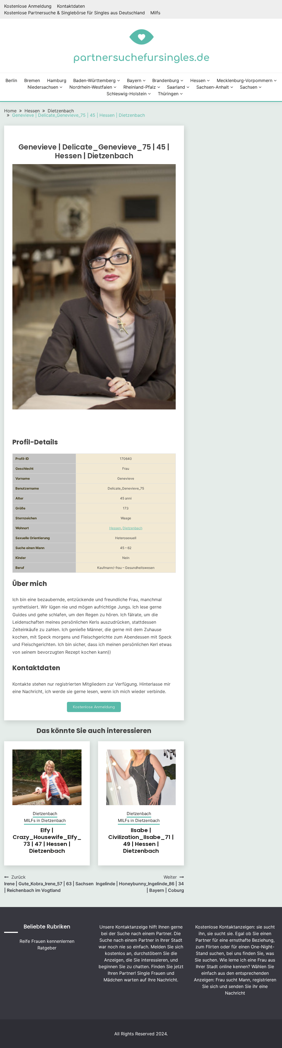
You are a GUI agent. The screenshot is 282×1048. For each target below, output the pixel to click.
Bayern (134, 80)
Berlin (11, 80)
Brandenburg (165, 80)
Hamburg (56, 80)
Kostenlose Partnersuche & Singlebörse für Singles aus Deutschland (74, 12)
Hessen (197, 80)
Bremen (32, 80)
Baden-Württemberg (94, 80)
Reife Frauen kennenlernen (47, 941)
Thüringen (168, 93)
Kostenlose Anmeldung (27, 6)
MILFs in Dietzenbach (45, 820)
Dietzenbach (132, 528)
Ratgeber (46, 948)
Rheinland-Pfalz (139, 87)
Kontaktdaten (71, 6)
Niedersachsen (43, 87)
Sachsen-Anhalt (212, 87)
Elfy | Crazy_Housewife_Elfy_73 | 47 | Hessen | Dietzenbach (47, 840)
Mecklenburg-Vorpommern (244, 80)
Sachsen (248, 87)
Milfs (155, 12)
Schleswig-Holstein (127, 93)
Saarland (176, 87)
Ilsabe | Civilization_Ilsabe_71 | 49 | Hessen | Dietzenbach (141, 840)
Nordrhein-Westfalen (90, 87)
